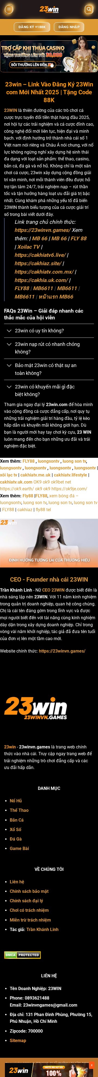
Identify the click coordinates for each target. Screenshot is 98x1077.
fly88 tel (43, 509)
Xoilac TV (28, 247)
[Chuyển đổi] (9, 331)
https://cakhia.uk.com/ (41, 280)
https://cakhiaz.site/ (37, 263)
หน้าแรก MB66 (55, 297)
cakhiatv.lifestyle (70, 475)
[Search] (89, 9)
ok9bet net (61, 482)
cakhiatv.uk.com (16, 482)
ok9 (46, 482)
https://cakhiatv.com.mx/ (43, 272)
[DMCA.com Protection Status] (22, 954)
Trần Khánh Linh (42, 929)
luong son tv (74, 461)
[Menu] (9, 9)
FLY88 (21, 288)
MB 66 (39, 238)
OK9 (37, 482)
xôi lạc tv (8, 475)
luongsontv (48, 461)
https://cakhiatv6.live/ (39, 255)
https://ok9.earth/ (17, 488)
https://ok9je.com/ (69, 488)
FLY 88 (78, 238)
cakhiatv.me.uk (35, 475)
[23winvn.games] (49, 9)
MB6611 (43, 288)
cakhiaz (24, 509)
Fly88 (28, 495)
